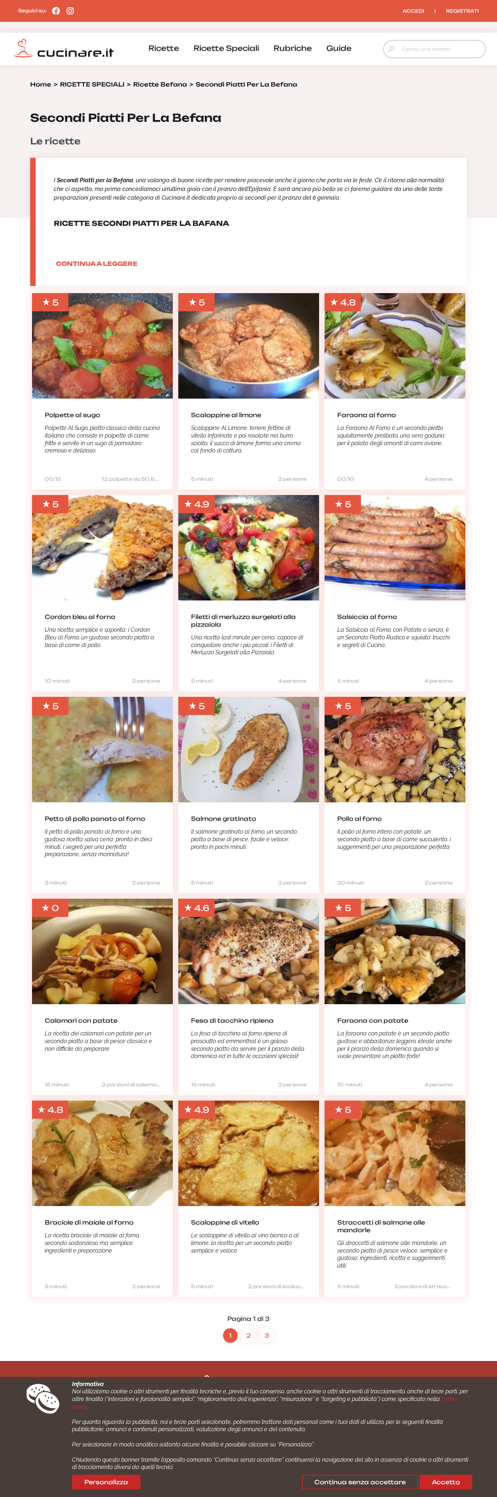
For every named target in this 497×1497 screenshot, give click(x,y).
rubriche (293, 48)
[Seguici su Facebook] (54, 10)
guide (338, 48)
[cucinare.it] (63, 48)
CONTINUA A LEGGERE (97, 263)
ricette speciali (226, 48)
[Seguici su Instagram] (68, 10)
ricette (163, 48)
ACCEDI (413, 11)
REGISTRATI (462, 11)
